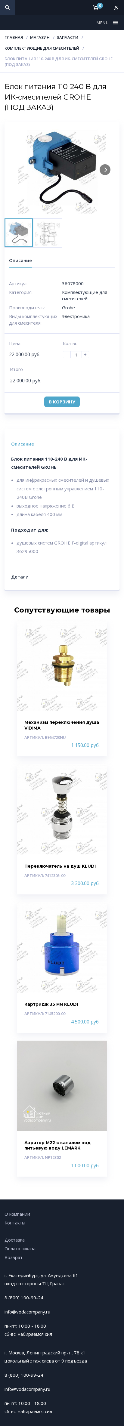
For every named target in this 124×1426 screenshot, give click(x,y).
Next (105, 169)
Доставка (15, 1240)
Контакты (15, 1223)
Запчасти (67, 37)
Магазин (40, 37)
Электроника (76, 316)
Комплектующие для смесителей (42, 48)
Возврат (14, 1257)
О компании (17, 1214)
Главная (14, 37)
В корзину (62, 402)
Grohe (68, 307)
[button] (103, 22)
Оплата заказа (20, 1248)
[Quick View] (96, 630)
